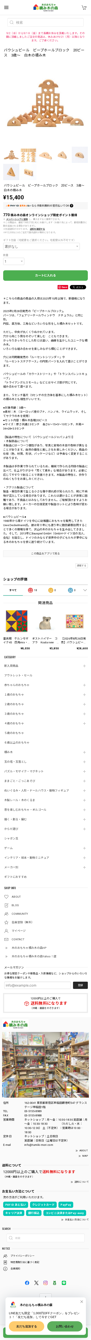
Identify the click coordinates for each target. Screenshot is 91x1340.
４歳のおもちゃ (14, 723)
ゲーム (8, 848)
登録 (80, 985)
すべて (13, 590)
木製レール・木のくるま (19, 800)
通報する (81, 565)
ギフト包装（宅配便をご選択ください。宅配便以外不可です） (39, 240)
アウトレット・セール (18, 675)
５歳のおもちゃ (14, 733)
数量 (5, 255)
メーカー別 (11, 867)
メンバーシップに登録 (17, 219)
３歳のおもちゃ (14, 713)
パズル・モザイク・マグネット (24, 771)
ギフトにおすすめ (15, 876)
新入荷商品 (11, 665)
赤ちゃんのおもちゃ (17, 685)
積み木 (8, 752)
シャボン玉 (11, 838)
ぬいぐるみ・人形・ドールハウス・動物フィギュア (36, 790)
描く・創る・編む (15, 819)
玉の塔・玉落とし (15, 761)
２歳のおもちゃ (14, 704)
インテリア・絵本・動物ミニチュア (26, 857)
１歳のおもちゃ (14, 694)
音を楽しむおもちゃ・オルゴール (25, 809)
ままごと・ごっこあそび (19, 781)
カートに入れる (45, 275)
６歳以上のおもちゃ (17, 742)
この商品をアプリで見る (45, 553)
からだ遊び (11, 829)
